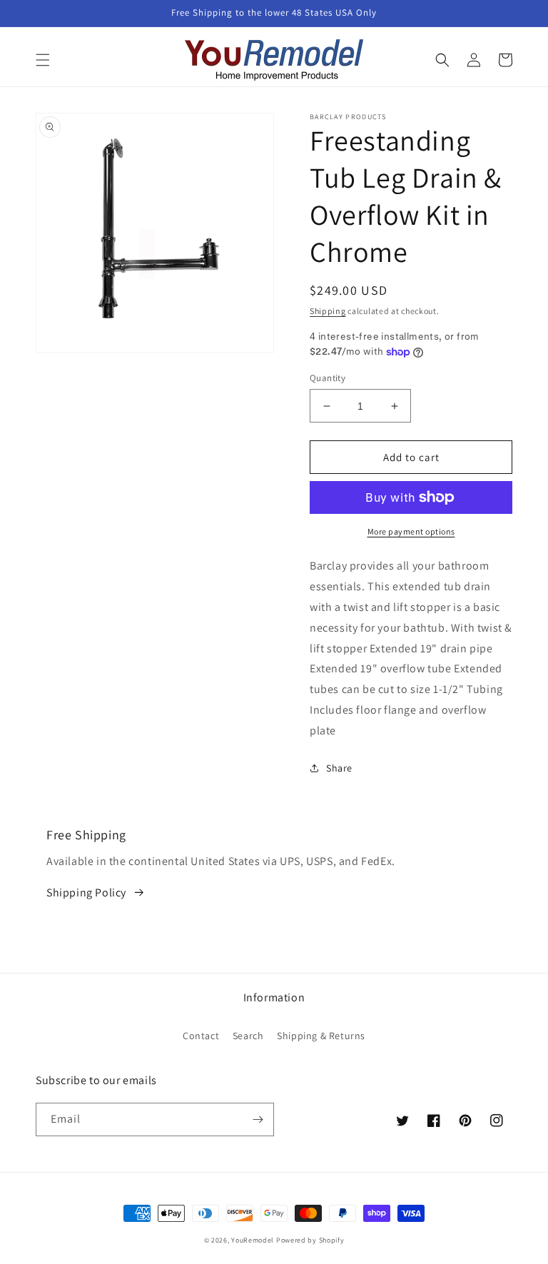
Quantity (327, 378)
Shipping (328, 310)
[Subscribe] (257, 1119)
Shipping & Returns (321, 1035)
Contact (201, 1035)
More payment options (411, 531)
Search (248, 1035)
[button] (43, 60)
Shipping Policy (86, 892)
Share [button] (339, 768)
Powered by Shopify (310, 1240)
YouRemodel (252, 1240)
